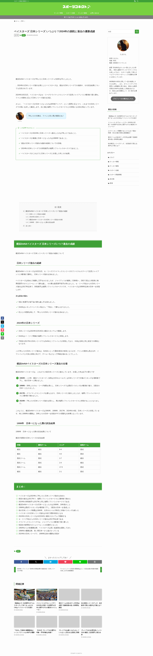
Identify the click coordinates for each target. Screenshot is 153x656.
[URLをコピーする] (95, 562)
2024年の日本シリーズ (36, 217)
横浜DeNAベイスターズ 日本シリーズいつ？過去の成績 (46, 211)
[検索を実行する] (137, 32)
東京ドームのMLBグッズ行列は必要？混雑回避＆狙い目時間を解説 (122, 138)
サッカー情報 (114, 161)
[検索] (137, 1)
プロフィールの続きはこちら (123, 98)
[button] (21, 562)
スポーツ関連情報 (116, 174)
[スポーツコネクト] (76, 7)
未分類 (112, 179)
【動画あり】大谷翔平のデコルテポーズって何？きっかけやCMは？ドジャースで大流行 (122, 117)
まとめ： (29, 226)
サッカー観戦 (114, 166)
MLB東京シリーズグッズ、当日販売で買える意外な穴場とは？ (122, 144)
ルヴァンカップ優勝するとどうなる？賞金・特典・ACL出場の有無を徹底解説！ (122, 132)
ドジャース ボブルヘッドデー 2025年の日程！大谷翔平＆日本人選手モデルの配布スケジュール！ (122, 124)
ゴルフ (112, 157)
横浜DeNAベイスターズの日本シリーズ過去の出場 (45, 219)
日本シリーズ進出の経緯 (37, 214)
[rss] (135, 1)
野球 (23, 35)
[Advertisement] (58, 56)
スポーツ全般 (114, 170)
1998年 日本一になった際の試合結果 (42, 222)
